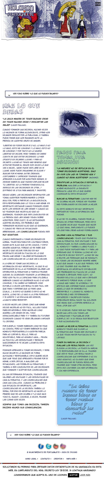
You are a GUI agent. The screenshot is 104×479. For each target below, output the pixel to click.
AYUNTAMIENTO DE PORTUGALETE (44, 452)
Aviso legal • (31, 459)
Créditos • (59, 459)
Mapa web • (71, 459)
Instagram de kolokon (63, 446)
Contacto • (46, 459)
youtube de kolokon (55, 446)
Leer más (85, 475)
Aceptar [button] (73, 475)
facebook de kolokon (41, 446)
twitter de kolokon (48, 446)
